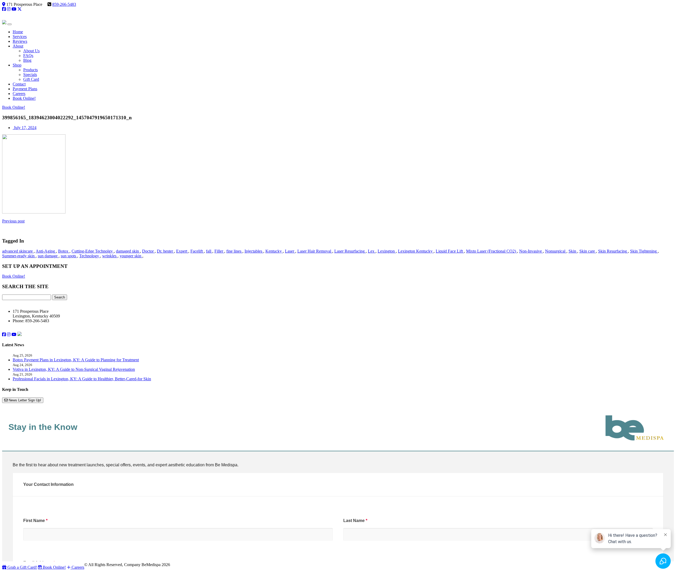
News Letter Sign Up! (24, 400)
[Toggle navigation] (9, 24)
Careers (77, 567)
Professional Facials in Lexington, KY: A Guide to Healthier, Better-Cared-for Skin (82, 379)
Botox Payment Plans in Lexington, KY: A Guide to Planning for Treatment (76, 360)
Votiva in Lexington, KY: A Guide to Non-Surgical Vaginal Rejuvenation (74, 369)
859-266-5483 (64, 4)
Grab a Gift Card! (21, 567)
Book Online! (13, 107)
